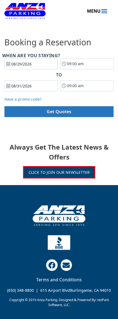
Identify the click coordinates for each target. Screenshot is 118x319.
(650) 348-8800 (20, 290)
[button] (97, 11)
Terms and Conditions (59, 280)
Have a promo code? (22, 99)
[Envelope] (66, 265)
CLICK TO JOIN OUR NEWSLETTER (59, 172)
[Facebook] (52, 265)
